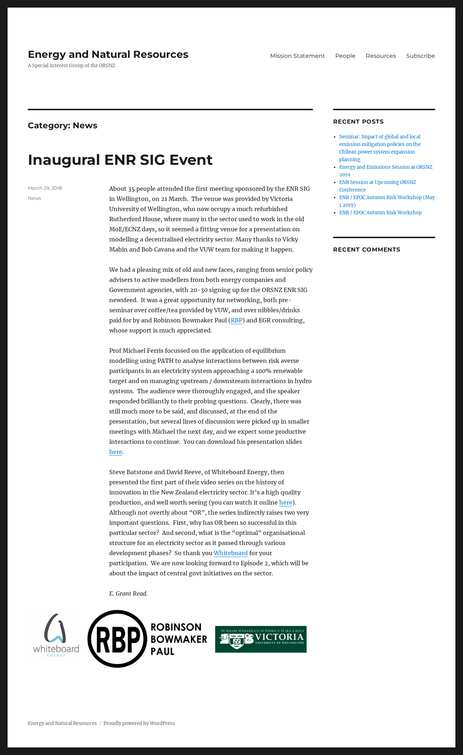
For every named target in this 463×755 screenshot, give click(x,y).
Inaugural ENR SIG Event (120, 159)
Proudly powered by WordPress (139, 723)
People (345, 55)
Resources (381, 55)
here (115, 451)
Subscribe (420, 55)
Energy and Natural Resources (108, 54)
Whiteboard (231, 553)
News (34, 198)
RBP (236, 320)
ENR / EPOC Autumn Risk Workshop (380, 213)
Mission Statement (297, 55)
